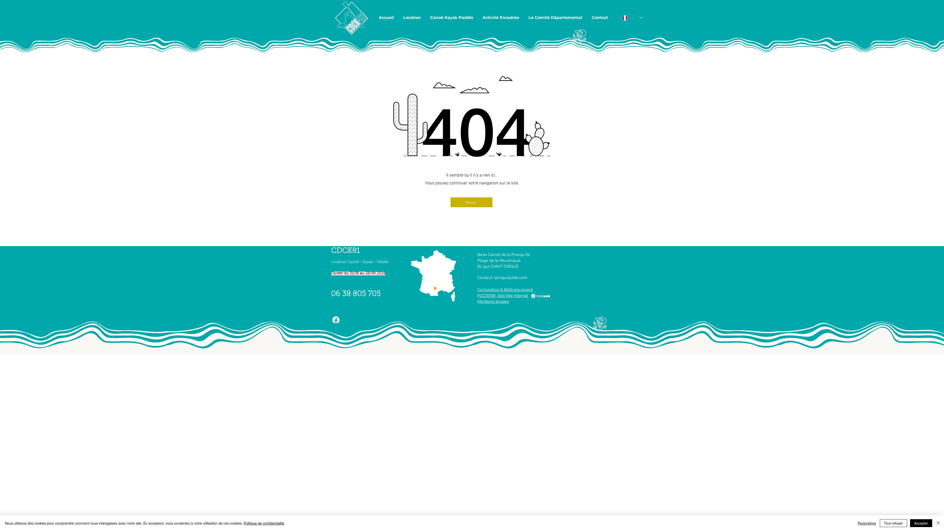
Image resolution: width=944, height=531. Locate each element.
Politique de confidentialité (264, 523)
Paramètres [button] (867, 523)
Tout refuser (893, 523)
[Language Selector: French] (632, 17)
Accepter (921, 523)
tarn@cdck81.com (511, 277)
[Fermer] (938, 523)
